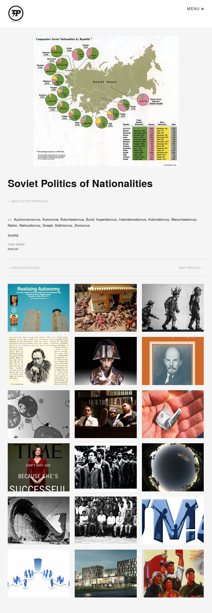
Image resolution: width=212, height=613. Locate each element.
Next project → (191, 267)
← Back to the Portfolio (28, 201)
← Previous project (24, 267)
